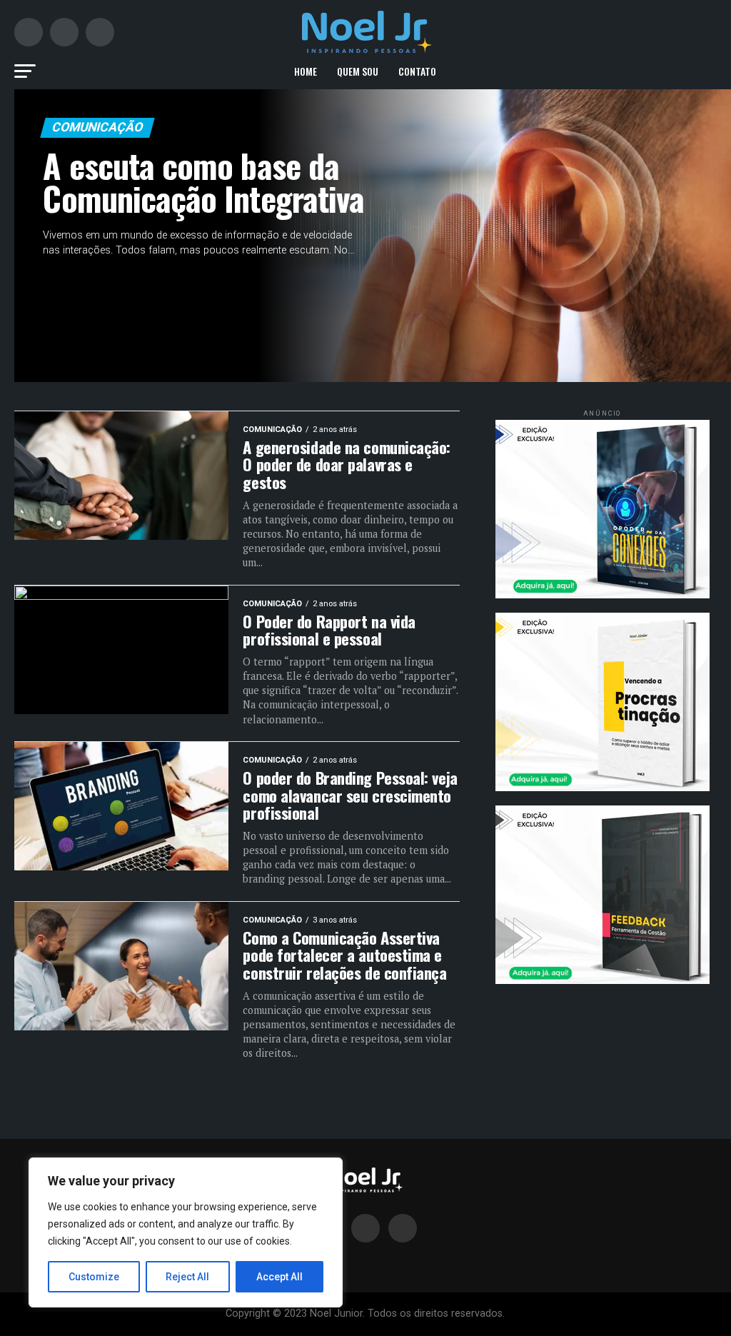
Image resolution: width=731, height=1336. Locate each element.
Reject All (187, 1276)
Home (305, 71)
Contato (417, 71)
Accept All (279, 1276)
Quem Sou (357, 71)
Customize (94, 1276)
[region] (186, 1232)
